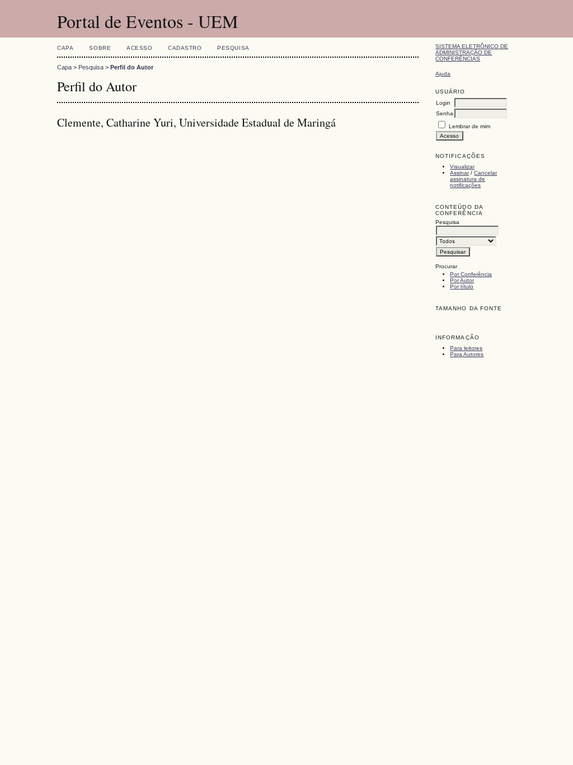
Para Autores (466, 354)
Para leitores (466, 348)
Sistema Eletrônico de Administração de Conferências (471, 52)
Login (443, 103)
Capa (65, 48)
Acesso (139, 48)
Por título (461, 286)
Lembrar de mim (469, 126)
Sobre (100, 48)
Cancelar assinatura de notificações (473, 179)
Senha (444, 113)
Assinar (459, 173)
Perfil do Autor (131, 67)
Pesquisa (233, 48)
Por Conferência (471, 274)
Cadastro (184, 48)
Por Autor (462, 280)
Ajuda (442, 74)
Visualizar (462, 167)
